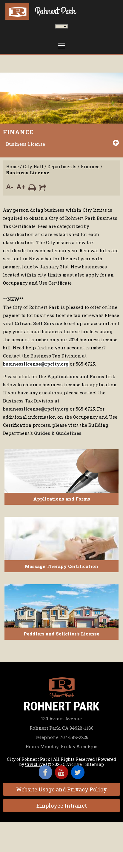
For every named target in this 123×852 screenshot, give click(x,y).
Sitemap (94, 764)
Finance (18, 132)
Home (12, 166)
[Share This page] (42, 187)
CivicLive (35, 764)
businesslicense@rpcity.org (36, 364)
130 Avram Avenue (61, 719)
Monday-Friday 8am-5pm (61, 746)
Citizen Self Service (38, 323)
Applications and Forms (75, 376)
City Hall (33, 166)
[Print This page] (32, 187)
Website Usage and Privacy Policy (61, 789)
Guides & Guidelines (58, 433)
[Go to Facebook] (45, 772)
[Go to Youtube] (61, 772)
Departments (61, 166)
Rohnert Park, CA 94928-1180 (61, 728)
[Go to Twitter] (77, 772)
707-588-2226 (61, 737)
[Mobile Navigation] (61, 45)
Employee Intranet (61, 805)
